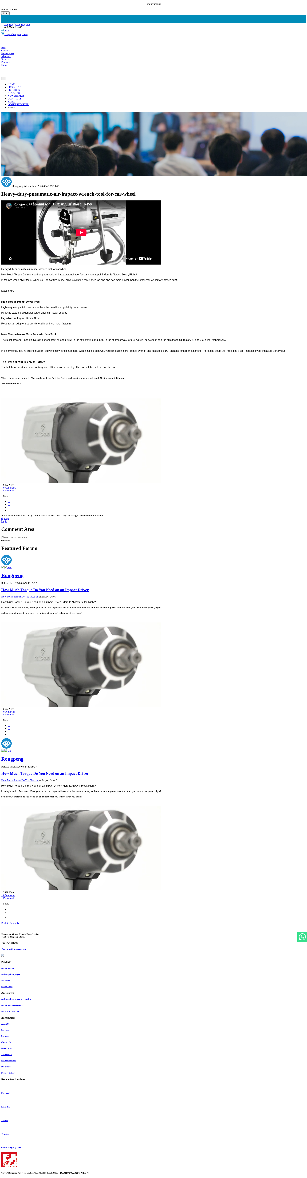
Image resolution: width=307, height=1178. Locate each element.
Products (5, 62)
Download (7, 490)
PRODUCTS (14, 87)
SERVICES (14, 90)
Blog (3, 47)
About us (6, 56)
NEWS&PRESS (16, 95)
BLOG (11, 101)
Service (5, 59)
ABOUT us (14, 92)
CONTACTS (14, 98)
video (6, 30)
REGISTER (22, 104)
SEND (5, 13)
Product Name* (9, 9)
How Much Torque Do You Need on (20, 596)
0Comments (8, 711)
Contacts (5, 50)
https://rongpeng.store (16, 34)
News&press (7, 53)
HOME (11, 84)
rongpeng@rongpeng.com (17, 24)
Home (4, 65)
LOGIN (12, 104)
